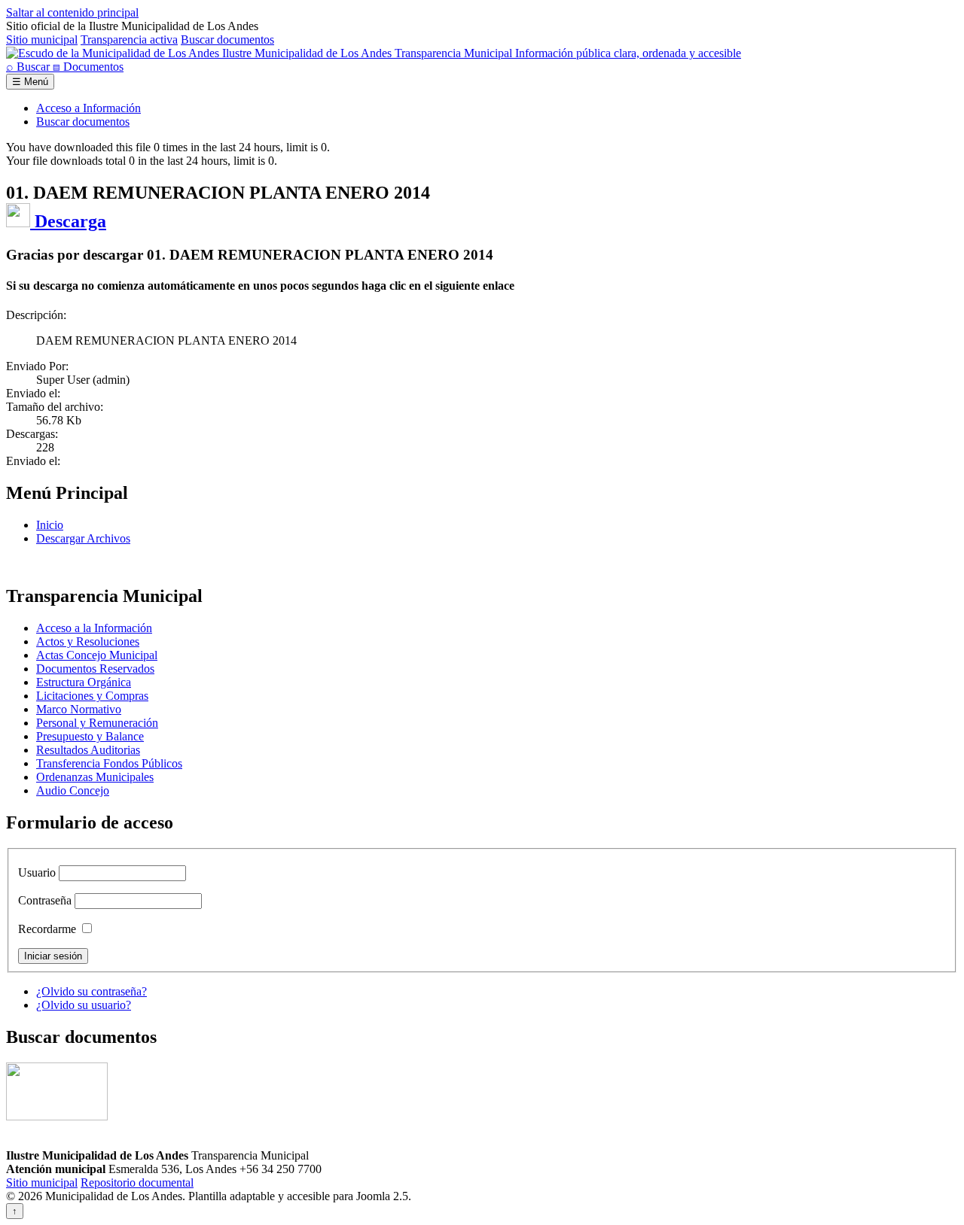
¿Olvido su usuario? (83, 1005)
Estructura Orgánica (83, 682)
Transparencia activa (129, 39)
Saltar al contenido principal (72, 12)
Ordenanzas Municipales (95, 777)
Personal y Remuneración (97, 722)
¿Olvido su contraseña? (91, 991)
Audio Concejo (72, 790)
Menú (30, 81)
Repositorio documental (137, 1182)
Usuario (37, 872)
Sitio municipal (42, 39)
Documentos (88, 66)
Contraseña (45, 900)
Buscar (29, 66)
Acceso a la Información (94, 628)
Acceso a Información (88, 108)
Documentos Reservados (95, 668)
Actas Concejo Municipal (96, 655)
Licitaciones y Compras (92, 695)
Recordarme (47, 929)
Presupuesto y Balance (90, 736)
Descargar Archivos (83, 538)
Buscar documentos (227, 39)
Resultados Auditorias (88, 749)
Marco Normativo (78, 709)
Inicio (49, 524)
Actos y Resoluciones (87, 641)
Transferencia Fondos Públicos (109, 763)
